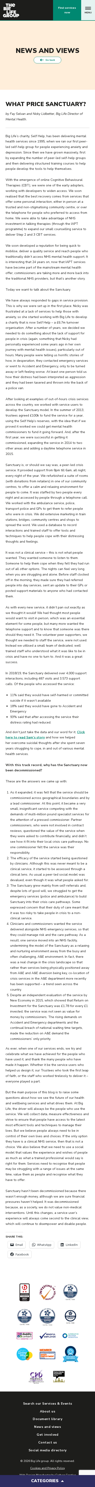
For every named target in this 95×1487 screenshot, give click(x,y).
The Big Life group (11, 10)
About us (47, 1411)
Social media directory (48, 1450)
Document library (47, 1419)
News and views (47, 1427)
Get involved (47, 1434)
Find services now (67, 10)
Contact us (30, 10)
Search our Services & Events (47, 1403)
